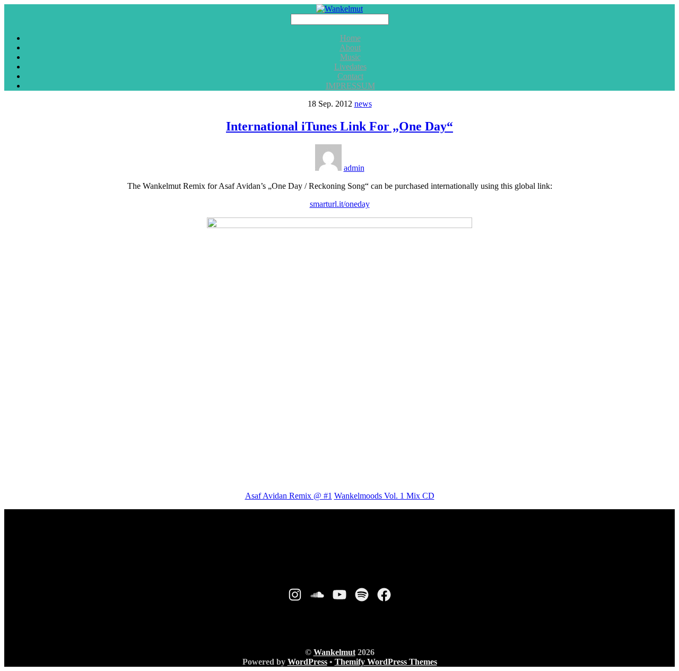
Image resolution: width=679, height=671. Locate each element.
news (363, 103)
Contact (350, 76)
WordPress (307, 661)
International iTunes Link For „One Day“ (339, 126)
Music (350, 57)
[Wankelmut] (339, 8)
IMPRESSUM (350, 85)
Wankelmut (334, 652)
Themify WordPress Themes (386, 661)
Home (350, 37)
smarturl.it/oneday (340, 203)
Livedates (350, 66)
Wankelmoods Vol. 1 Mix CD (384, 495)
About (350, 47)
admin (354, 167)
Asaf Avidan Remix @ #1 (288, 495)
